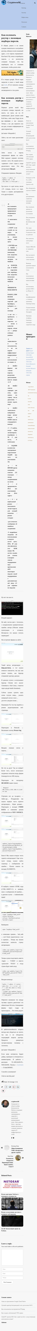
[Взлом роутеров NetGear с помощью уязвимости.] (12, 1185)
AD (28, 410)
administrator (30, 422)
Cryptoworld (14, 2)
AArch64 (30, 401)
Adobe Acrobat (31, 428)
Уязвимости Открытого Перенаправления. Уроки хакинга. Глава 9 (7, 1162)
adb (33, 410)
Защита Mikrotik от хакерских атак (30, 249)
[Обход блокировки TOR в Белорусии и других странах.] (6, 1148)
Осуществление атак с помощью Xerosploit (30, 310)
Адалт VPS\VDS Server (30, 355)
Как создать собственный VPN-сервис (29, 157)
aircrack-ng (30, 431)
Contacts (24, 27)
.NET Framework (31, 389)
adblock (29, 413)
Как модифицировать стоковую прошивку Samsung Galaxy (30, 299)
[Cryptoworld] (4, 2)
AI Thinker (30, 440)
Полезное (24, 22)
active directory (31, 407)
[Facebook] (12, 1138)
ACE (29, 404)
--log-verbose (31, 386)
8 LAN (29, 398)
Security (24, 12)
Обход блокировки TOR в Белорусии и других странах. (17, 1150)
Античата (20, 1065)
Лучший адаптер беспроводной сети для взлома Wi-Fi (30, 136)
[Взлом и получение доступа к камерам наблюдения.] (12, 1204)
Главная (22, 3)
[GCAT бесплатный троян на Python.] (12, 1221)
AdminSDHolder (31, 425)
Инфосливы (25, 17)
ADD (29, 416)
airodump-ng (30, 437)
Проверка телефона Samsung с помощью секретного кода (30, 320)
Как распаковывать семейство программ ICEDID (30, 199)
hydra (5, 85)
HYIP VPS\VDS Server (30, 362)
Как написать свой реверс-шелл (30, 241)
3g (28, 395)
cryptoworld (15, 1101)
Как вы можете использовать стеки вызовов (30, 257)
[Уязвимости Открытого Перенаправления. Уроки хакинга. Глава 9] (18, 1158)
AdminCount (30, 419)
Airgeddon (30, 434)
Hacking (24, 8)
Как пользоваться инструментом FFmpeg (13, 1309)
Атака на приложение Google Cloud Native (13, 1301)
